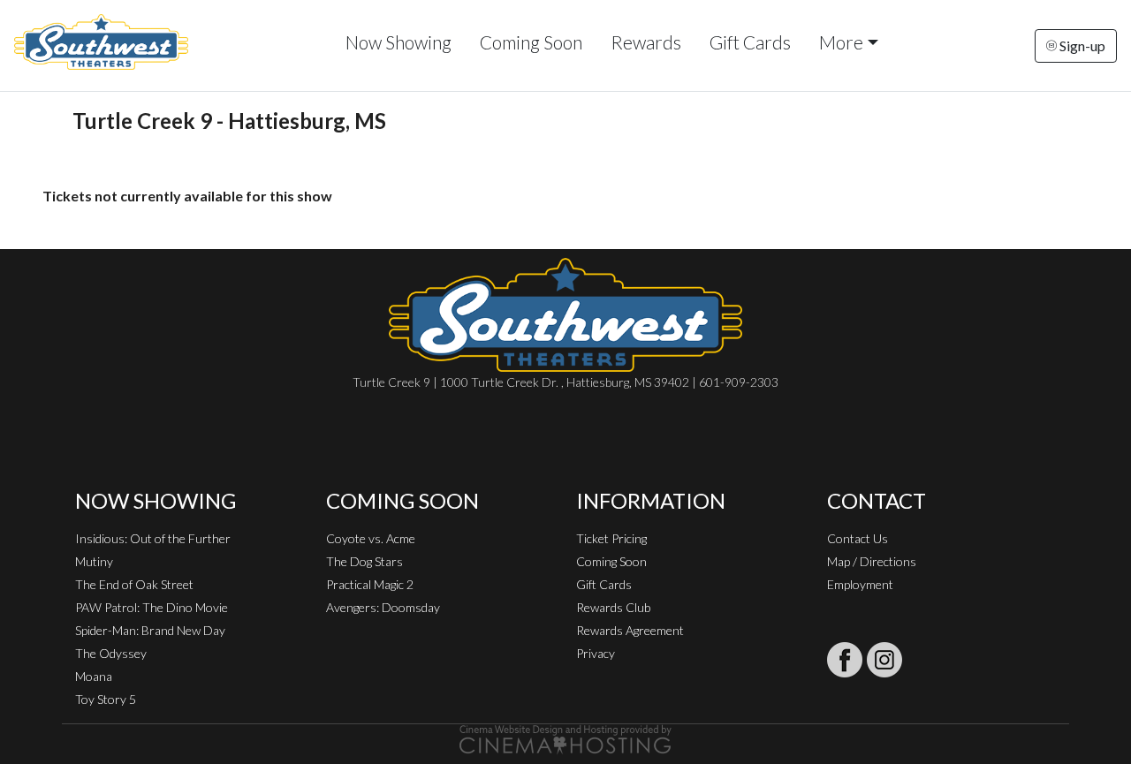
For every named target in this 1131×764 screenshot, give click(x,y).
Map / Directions (871, 561)
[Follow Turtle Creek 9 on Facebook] (844, 659)
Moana (93, 676)
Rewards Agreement (630, 630)
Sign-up (1081, 45)
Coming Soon (531, 42)
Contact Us (857, 538)
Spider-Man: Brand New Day (150, 630)
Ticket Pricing (611, 538)
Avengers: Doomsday (383, 607)
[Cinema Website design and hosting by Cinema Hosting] (565, 737)
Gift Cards (750, 42)
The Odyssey (111, 653)
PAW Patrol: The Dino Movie (151, 607)
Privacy (595, 653)
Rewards (646, 42)
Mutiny (94, 561)
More (841, 42)
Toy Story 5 (105, 699)
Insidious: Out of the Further (153, 538)
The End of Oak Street (134, 584)
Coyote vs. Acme (370, 538)
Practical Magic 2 (370, 584)
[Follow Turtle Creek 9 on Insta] (884, 659)
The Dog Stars (364, 561)
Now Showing (398, 42)
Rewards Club (613, 607)
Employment (860, 584)
